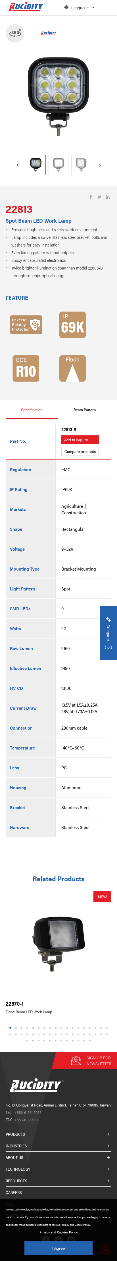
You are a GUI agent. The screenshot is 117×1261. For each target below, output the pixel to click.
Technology (18, 1169)
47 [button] (85, 1041)
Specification (32, 409)
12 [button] (74, 1028)
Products (15, 1134)
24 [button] (39, 1034)
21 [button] (22, 1034)
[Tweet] (99, 197)
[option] (58, 96)
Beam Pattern (85, 409)
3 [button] (22, 1028)
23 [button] (34, 1034)
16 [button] (96, 1028)
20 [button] (17, 1034)
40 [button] (45, 1041)
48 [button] (91, 1041)
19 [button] (11, 1034)
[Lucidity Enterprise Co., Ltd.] (35, 1096)
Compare (109, 637)
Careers (14, 1192)
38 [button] (34, 1041)
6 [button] (39, 1028)
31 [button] (79, 1034)
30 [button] (74, 1034)
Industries (16, 1146)
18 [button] (108, 1028)
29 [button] (68, 1034)
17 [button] (102, 1028)
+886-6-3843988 (23, 1112)
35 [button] (102, 1034)
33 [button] (91, 1034)
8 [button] (50, 1028)
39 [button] (39, 1041)
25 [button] (45, 1034)
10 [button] (62, 1028)
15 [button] (91, 1028)
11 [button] (68, 1028)
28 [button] (62, 1034)
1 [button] (10, 1028)
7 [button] (44, 1028)
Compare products (80, 451)
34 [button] (96, 1034)
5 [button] (33, 1028)
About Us (14, 1157)
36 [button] (108, 1034)
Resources (16, 1180)
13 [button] (79, 1028)
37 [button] (28, 1041)
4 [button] (27, 1028)
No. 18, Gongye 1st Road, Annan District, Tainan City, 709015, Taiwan (58, 1105)
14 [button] (85, 1028)
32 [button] (85, 1034)
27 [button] (56, 1034)
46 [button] (79, 1041)
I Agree (58, 1248)
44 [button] (68, 1041)
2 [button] (16, 1028)
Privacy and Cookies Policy (58, 1232)
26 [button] (51, 1034)
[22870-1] (58, 944)
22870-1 (15, 1003)
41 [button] (51, 1041)
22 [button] (28, 1034)
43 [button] (62, 1041)
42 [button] (56, 1041)
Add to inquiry (76, 439)
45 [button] (74, 1041)
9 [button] (56, 1028)
